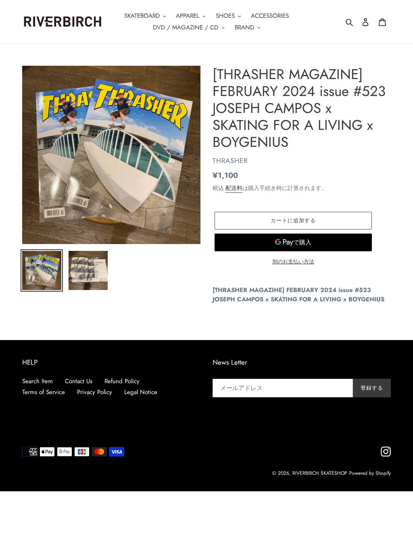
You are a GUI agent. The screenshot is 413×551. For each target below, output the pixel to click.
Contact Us (78, 381)
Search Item (37, 381)
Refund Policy (122, 381)
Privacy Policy (94, 392)
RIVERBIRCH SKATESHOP (319, 473)
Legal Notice (140, 392)
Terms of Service (43, 392)
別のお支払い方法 (293, 261)
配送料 (233, 188)
